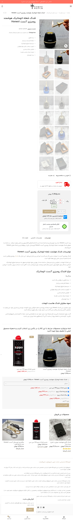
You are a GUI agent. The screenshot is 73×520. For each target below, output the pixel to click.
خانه (68, 13)
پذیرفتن (30, 509)
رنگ (67, 201)
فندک (10, 32)
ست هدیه (62, 13)
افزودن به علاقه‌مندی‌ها (62, 175)
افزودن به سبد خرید (49, 211)
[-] (64, 211)
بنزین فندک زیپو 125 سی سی (26, 369)
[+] (58, 211)
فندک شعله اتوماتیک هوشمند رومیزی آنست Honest (57, 370)
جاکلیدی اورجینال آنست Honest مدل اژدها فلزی (14, 443)
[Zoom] (65, 46)
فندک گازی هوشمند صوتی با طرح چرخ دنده (60, 443)
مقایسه (50, 175)
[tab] (47, 238)
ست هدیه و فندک (52, 13)
